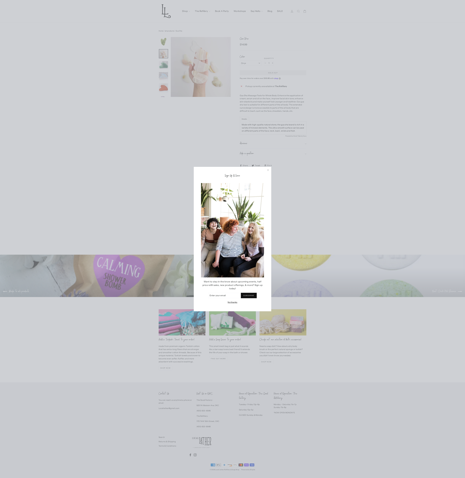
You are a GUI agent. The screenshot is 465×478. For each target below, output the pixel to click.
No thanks (232, 302)
